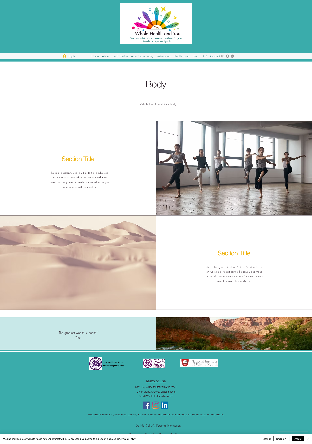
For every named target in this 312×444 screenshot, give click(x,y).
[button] (105, 56)
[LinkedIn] (232, 56)
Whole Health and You (157, 33)
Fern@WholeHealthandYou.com (156, 396)
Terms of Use (156, 380)
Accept (297, 438)
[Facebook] (227, 56)
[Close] (308, 438)
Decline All (281, 438)
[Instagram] (222, 56)
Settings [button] (267, 438)
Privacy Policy (128, 438)
